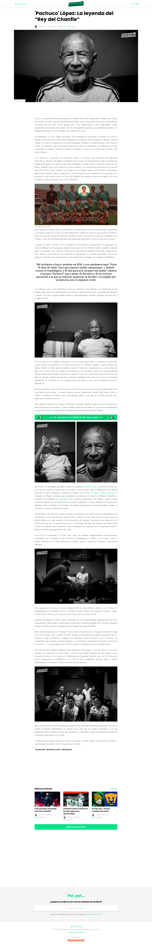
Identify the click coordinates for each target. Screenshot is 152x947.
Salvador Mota (66, 499)
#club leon (40, 750)
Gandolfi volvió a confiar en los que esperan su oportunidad (75, 811)
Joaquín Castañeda (44, 814)
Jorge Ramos (42, 26)
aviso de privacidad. (94, 914)
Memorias (63, 27)
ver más (114, 789)
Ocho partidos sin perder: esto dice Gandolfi (46, 810)
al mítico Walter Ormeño (102, 493)
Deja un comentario (76, 827)
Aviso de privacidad (76, 932)
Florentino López (90, 486)
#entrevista (67, 750)
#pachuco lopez (53, 750)
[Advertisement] (76, 109)
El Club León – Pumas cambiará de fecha (101, 810)
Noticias (53, 27)
